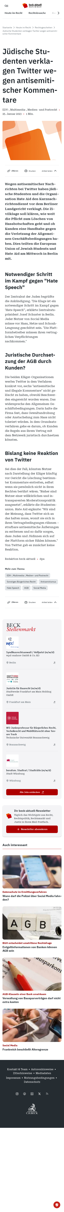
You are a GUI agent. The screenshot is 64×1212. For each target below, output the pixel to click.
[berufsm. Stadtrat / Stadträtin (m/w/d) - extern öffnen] (54, 780)
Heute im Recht (23, 27)
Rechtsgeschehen (43, 27)
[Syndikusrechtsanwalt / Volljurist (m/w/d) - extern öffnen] (54, 662)
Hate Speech (13, 588)
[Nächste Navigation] (58, 13)
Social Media (40, 588)
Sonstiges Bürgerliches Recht (21, 581)
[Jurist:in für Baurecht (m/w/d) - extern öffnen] (54, 702)
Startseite (7, 27)
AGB (26, 588)
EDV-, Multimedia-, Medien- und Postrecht (27, 575)
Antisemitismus (48, 581)
